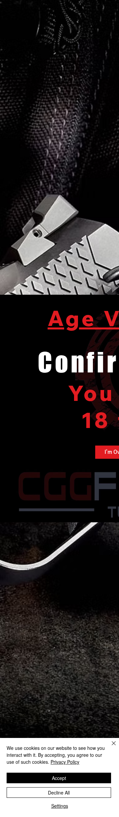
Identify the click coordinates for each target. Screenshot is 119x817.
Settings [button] (59, 805)
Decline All (59, 792)
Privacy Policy (65, 761)
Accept (59, 778)
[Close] (110, 747)
